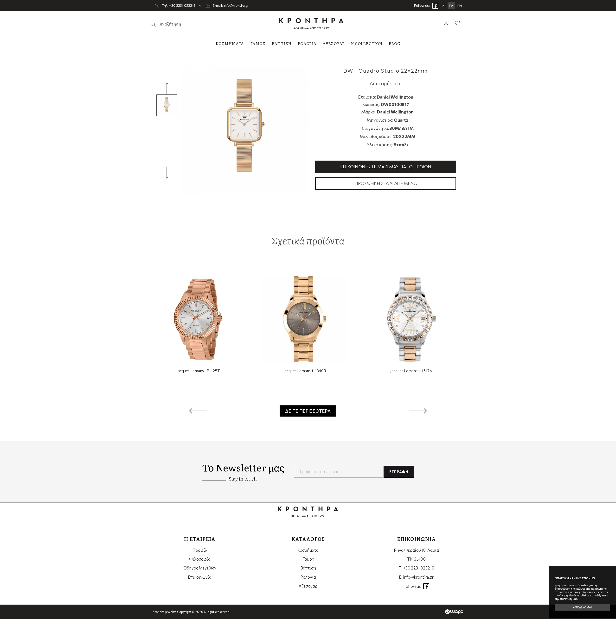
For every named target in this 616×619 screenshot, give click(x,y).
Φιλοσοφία (200, 559)
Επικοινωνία (200, 577)
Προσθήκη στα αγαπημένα (386, 183)
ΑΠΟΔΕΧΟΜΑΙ (582, 607)
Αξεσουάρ (308, 585)
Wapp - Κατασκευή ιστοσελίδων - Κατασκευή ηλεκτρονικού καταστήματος (454, 611)
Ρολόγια (308, 577)
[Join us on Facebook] (435, 5)
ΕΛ (451, 6)
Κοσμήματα (308, 550)
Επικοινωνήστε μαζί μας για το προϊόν (385, 166)
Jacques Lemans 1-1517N (411, 370)
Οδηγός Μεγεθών (199, 567)
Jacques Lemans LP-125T (198, 370)
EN (459, 6)
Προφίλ (199, 550)
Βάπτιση (308, 567)
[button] (198, 411)
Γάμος (308, 559)
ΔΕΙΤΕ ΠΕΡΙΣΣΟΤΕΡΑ (308, 411)
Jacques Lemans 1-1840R (304, 370)
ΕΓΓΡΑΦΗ (398, 471)
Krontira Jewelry (311, 23)
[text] (154, 25)
